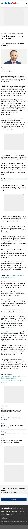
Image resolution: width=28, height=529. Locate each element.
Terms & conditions (13, 511)
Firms (2, 511)
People (6, 511)
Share (10, 71)
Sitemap (8, 514)
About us (3, 514)
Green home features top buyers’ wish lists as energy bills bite (12, 426)
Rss (12, 514)
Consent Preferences (12, 513)
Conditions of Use (22, 513)
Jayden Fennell (6, 70)
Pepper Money (6, 332)
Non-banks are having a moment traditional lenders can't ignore (11, 410)
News (5, 33)
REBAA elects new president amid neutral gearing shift (13, 418)
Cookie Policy (4, 513)
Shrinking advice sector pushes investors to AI (13, 433)
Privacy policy (21, 511)
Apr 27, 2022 (4, 71)
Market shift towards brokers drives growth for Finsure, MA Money (11, 441)
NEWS (2, 408)
